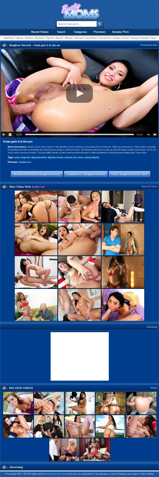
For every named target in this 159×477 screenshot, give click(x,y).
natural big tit (91, 157)
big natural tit (39, 157)
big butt (52, 157)
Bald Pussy (9, 38)
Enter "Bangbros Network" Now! (129, 174)
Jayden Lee (25, 162)
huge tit (25, 157)
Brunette (79, 38)
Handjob (145, 38)
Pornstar (99, 31)
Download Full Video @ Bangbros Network (37, 174)
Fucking (134, 38)
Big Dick (39, 38)
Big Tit (50, 38)
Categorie (80, 31)
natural (68, 157)
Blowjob (69, 38)
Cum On (90, 38)
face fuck (78, 157)
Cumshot (117, 38)
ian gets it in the (18, 141)
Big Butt (29, 38)
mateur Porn (120, 31)
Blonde (59, 38)
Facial (126, 38)
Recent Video (39, 31)
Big (19, 38)
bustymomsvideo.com (55, 474)
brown (60, 157)
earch (61, 31)
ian (17, 157)
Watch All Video (149, 186)
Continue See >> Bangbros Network (86, 174)
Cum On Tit (104, 38)
